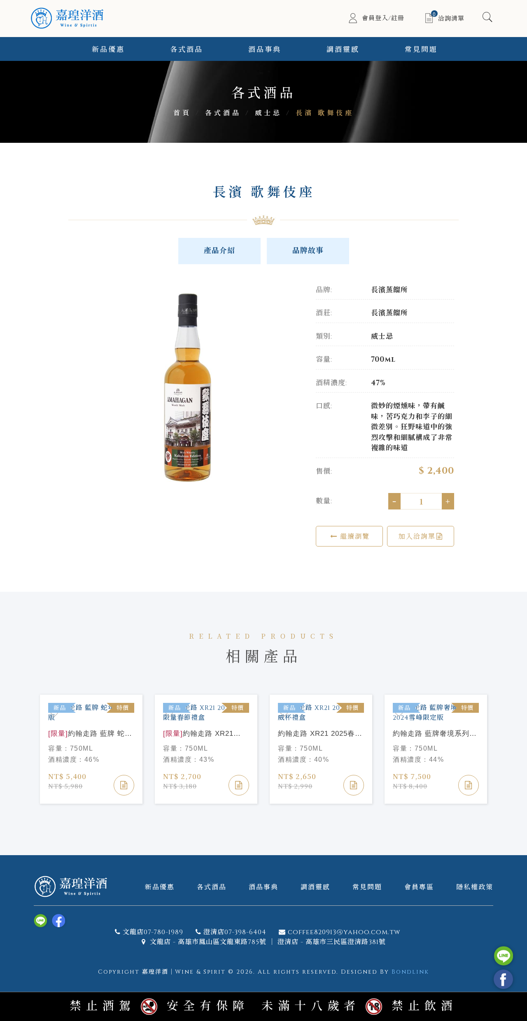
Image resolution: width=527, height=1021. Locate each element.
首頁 (182, 113)
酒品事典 (264, 49)
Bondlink (410, 972)
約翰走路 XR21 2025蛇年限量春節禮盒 (201, 734)
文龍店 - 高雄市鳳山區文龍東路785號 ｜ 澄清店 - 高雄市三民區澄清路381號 (267, 942)
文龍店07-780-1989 (153, 932)
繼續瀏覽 (354, 536)
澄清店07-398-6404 (234, 932)
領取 (500, 71)
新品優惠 (108, 49)
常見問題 (367, 887)
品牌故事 (308, 251)
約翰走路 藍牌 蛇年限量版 (90, 734)
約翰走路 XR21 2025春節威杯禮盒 (320, 734)
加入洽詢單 (417, 536)
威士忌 (268, 113)
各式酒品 (186, 49)
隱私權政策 (474, 887)
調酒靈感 (342, 49)
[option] (185, 390)
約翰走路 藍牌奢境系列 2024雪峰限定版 (431, 734)
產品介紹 (219, 251)
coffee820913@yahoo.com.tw (344, 932)
